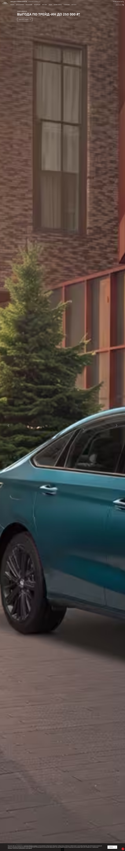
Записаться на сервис (24, 19)
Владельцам (37, 4)
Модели (12, 4)
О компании (67, 4)
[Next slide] (116, 425)
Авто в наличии (20, 4)
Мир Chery (44, 4)
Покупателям (29, 4)
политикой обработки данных (30, 845)
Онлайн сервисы (58, 4)
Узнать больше (39, 19)
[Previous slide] (8, 425)
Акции (50, 4)
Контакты (74, 4)
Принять (111, 847)
